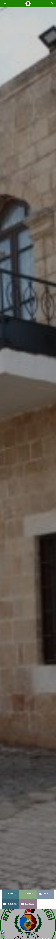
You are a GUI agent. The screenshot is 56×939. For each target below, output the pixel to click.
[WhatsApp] (2, 936)
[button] (3, 448)
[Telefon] (2, 932)
